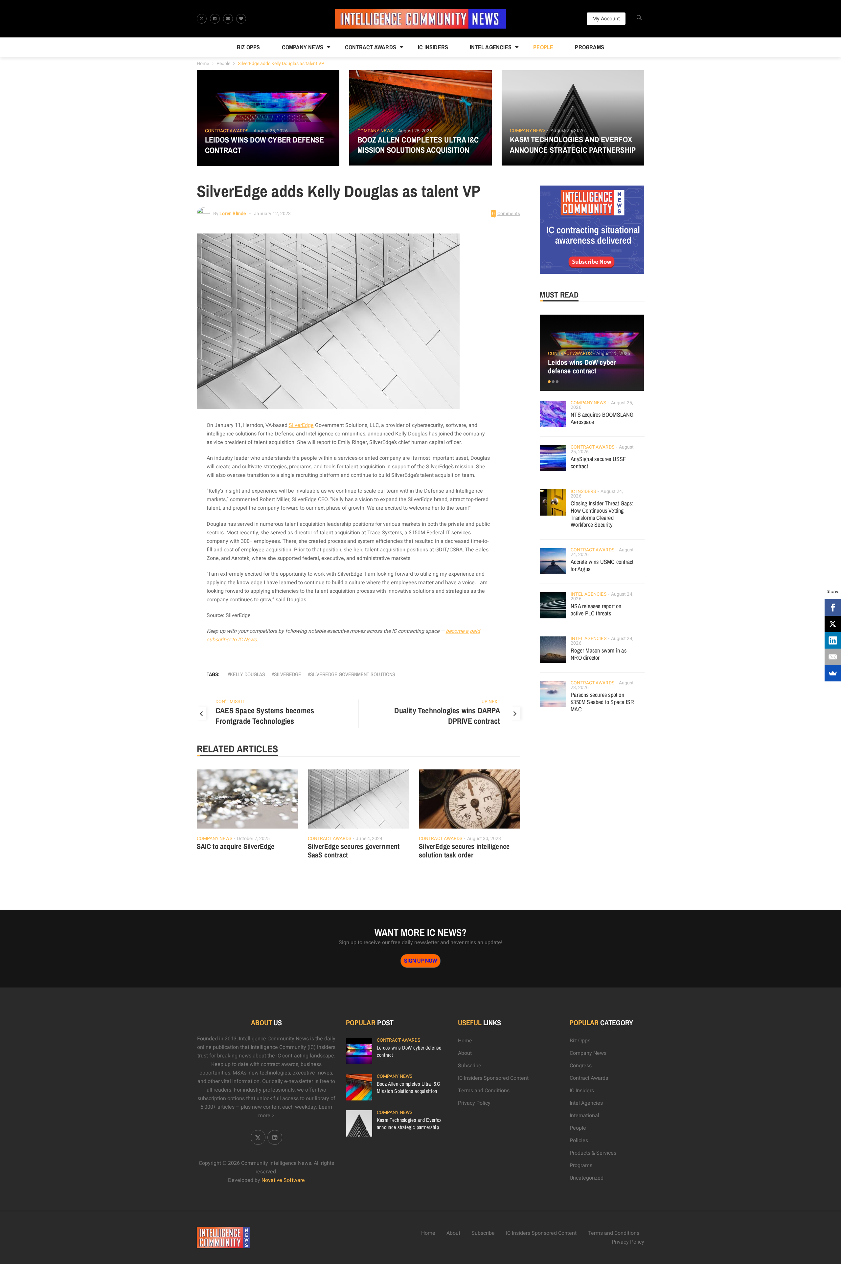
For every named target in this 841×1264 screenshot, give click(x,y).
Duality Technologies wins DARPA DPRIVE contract (447, 715)
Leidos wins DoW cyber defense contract (264, 145)
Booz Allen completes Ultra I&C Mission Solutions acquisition (418, 145)
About (465, 1053)
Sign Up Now (420, 961)
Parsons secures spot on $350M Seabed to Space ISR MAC (602, 702)
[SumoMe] (833, 673)
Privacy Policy (474, 1103)
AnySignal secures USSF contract (598, 462)
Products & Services (593, 1153)
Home (203, 63)
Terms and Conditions (484, 1091)
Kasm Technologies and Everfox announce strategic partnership (573, 144)
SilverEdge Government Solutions (352, 674)
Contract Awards (370, 47)
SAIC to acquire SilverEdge (236, 846)
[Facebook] (833, 607)
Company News (302, 47)
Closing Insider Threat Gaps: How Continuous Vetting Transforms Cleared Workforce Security (602, 514)
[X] (833, 624)
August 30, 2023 (484, 838)
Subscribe (469, 1066)
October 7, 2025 (253, 838)
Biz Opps (248, 47)
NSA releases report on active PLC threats (596, 609)
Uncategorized (586, 1178)
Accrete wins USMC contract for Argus (602, 565)
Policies (579, 1140)
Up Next (491, 701)
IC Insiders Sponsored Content (493, 1078)
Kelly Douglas (247, 674)
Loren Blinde (232, 213)
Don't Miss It (230, 701)
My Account (606, 19)
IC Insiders (433, 47)
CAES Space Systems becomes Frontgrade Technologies (265, 715)
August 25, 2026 (271, 130)
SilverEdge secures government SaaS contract (354, 850)
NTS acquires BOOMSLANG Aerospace (602, 418)
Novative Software (283, 1180)
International (584, 1116)
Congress (581, 1066)
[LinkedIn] (833, 640)
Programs (589, 47)
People (543, 47)
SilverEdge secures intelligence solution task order (464, 850)
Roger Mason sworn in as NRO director (598, 654)
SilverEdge (301, 425)
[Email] (833, 657)
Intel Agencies (490, 47)
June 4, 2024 (369, 838)
